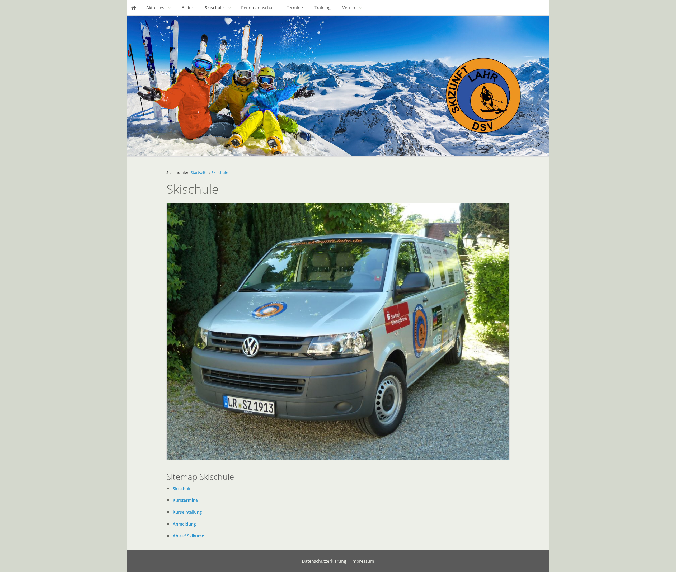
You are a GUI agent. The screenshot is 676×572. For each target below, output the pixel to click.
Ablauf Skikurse (188, 536)
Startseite (199, 172)
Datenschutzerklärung (324, 561)
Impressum (362, 561)
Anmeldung (184, 524)
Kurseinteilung (187, 512)
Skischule (220, 172)
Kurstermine (185, 500)
